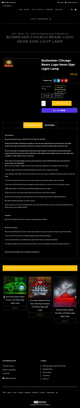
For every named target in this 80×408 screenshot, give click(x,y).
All (50, 19)
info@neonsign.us (10, 378)
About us (46, 379)
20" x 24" (58, 96)
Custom (42, 392)
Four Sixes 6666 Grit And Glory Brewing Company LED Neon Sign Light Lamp (40, 305)
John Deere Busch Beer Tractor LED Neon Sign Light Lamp (15, 299)
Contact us (46, 375)
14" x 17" (60, 92)
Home (13, 34)
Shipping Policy (48, 369)
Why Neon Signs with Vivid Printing (54, 366)
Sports (9, 392)
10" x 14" (60, 87)
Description (32, 125)
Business (49, 9)
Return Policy (47, 372)
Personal (59, 9)
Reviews (50, 125)
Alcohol (40, 9)
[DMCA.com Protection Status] (40, 402)
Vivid (4, 392)
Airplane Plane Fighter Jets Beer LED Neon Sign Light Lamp (65, 313)
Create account (72, 2)
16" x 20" (47, 96)
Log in (61, 2)
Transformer (42, 19)
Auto (15, 392)
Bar (27, 34)
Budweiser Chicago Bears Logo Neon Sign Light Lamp (49, 34)
